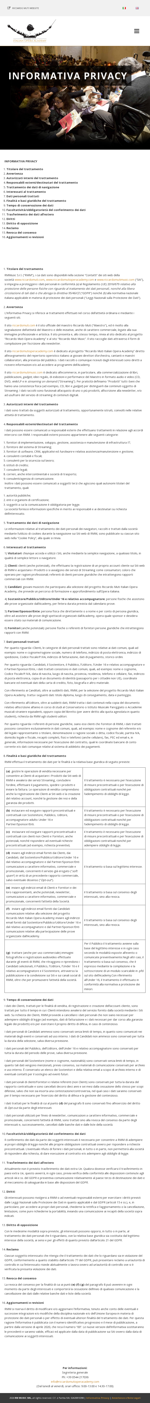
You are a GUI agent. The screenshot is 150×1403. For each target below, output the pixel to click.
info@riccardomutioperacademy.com (75, 1381)
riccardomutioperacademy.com (32, 351)
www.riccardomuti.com (30, 279)
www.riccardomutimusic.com (115, 279)
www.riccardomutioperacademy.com (70, 279)
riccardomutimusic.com (27, 372)
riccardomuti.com (23, 325)
